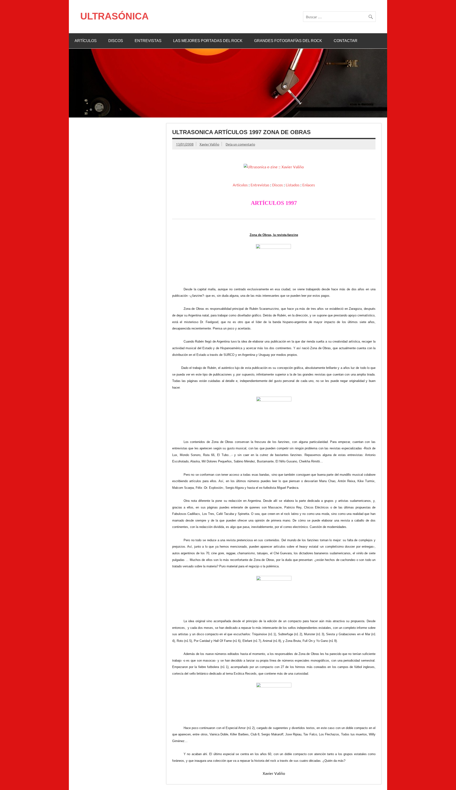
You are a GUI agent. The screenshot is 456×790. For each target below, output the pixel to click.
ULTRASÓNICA (114, 16)
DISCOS (115, 41)
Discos (277, 184)
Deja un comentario (240, 144)
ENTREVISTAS (148, 41)
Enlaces (308, 184)
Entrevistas (260, 184)
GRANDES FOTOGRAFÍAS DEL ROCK (288, 41)
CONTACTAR (345, 41)
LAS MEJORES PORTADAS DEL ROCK (207, 41)
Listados (292, 184)
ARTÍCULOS (86, 41)
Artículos (240, 184)
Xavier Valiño (209, 144)
